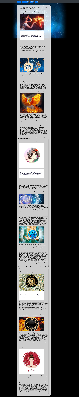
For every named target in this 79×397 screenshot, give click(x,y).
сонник (31, 1)
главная (18, 1)
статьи (36, 1)
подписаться (25, 1)
